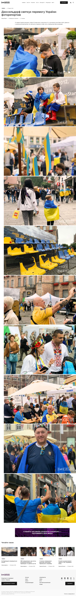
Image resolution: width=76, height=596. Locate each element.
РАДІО (26, 579)
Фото (40, 580)
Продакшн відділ (29, 582)
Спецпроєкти (42, 577)
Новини (3, 8)
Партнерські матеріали (44, 582)
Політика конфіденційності (69, 593)
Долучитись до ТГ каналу (9, 583)
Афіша (40, 579)
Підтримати (63, 2)
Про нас (27, 577)
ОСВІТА (26, 580)
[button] (71, 2)
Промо (41, 584)
